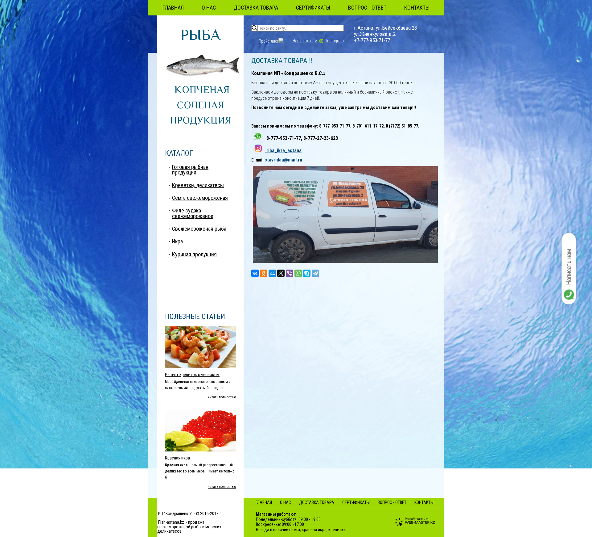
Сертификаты (313, 7)
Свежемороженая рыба (199, 228)
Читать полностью (222, 397)
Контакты (417, 7)
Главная (173, 7)
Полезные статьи (195, 316)
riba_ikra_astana (283, 150)
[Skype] (306, 273)
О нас (209, 7)
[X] (281, 273)
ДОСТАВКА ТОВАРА (256, 7)
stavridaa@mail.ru (283, 160)
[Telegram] (315, 273)
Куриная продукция (194, 254)
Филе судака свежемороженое (192, 213)
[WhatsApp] (298, 273)
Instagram (335, 40)
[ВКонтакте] (255, 273)
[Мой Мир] (272, 273)
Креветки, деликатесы (198, 185)
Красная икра (177, 458)
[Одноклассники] (263, 273)
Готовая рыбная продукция (190, 170)
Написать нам (305, 40)
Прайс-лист (268, 41)
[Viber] (289, 273)
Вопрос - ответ (367, 7)
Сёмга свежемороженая (200, 198)
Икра (177, 241)
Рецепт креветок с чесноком (192, 374)
